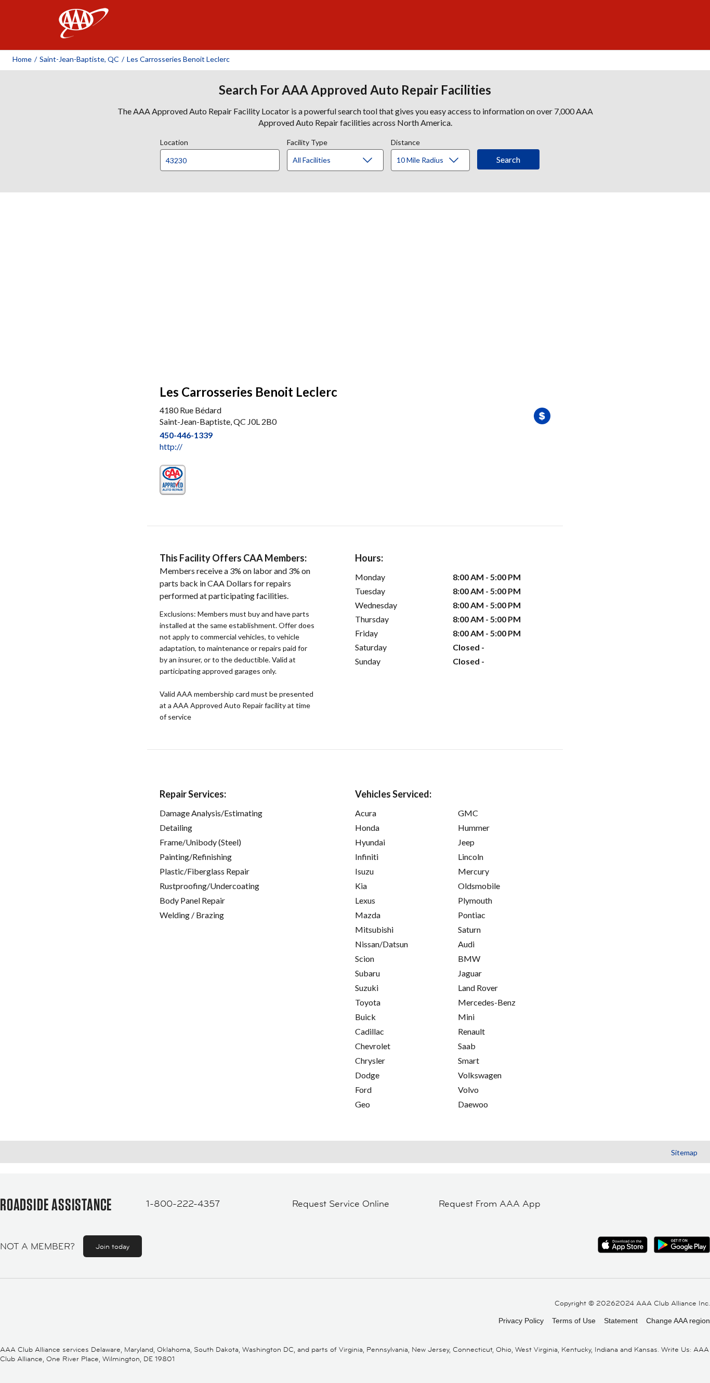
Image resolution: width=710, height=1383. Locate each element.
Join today (112, 1246)
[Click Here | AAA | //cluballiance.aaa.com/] (84, 32)
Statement (621, 1320)
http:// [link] (171, 446)
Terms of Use (574, 1320)
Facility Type (307, 141)
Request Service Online (340, 1203)
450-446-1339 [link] (186, 435)
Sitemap (684, 1152)
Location (174, 141)
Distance (405, 141)
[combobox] (223, 157)
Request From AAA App (490, 1203)
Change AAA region (678, 1320)
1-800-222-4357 (183, 1203)
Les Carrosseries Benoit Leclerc (178, 59)
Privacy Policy (521, 1320)
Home (22, 59)
